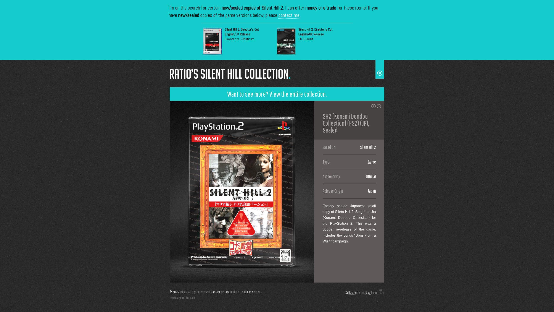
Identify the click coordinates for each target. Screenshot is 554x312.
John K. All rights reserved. (190, 292)
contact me (288, 15)
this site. (234, 292)
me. (218, 292)
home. (355, 292)
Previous (173, 192)
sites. (252, 292)
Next (311, 192)
